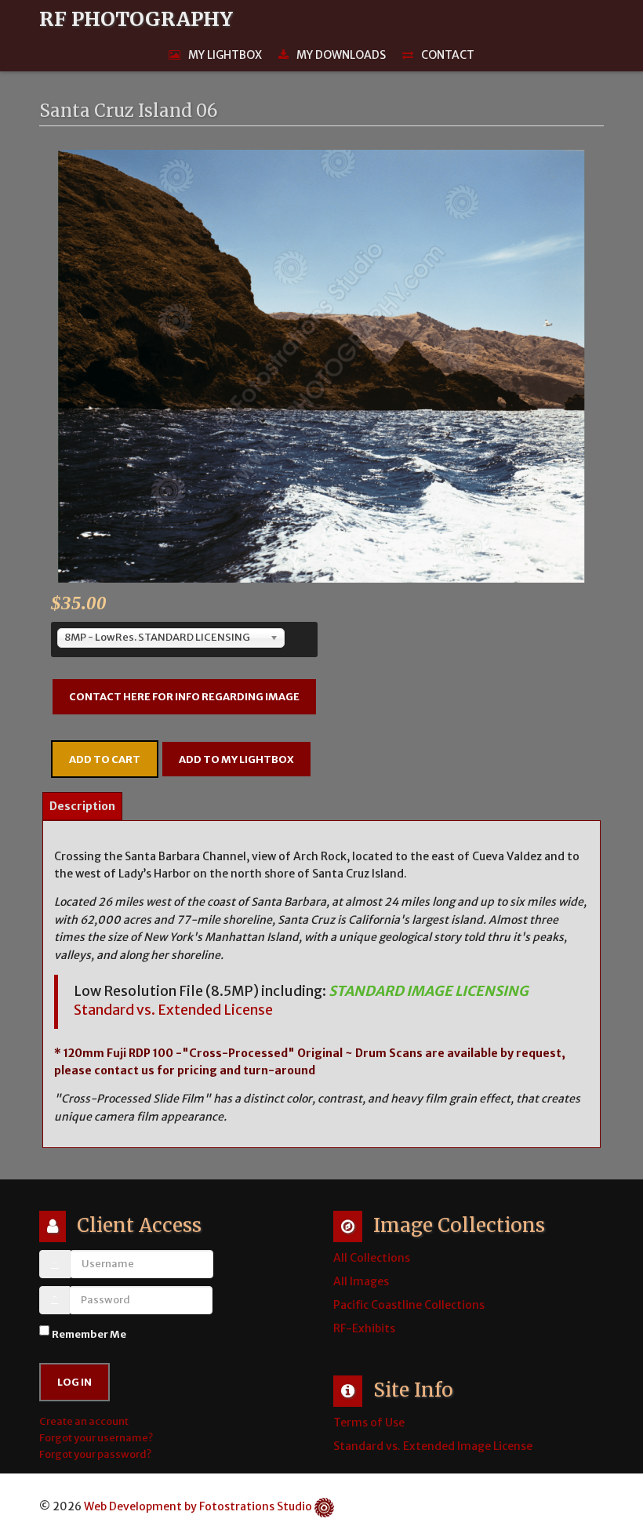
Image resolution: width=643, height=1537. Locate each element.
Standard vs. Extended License (173, 1010)
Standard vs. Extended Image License (432, 1446)
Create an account (84, 1421)
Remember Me (89, 1334)
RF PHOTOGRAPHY (136, 20)
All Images (361, 1281)
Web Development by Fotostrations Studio (198, 1506)
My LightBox (225, 55)
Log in (74, 1382)
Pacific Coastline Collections (409, 1305)
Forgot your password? (95, 1454)
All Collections (371, 1258)
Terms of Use (369, 1422)
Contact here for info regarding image (184, 696)
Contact (447, 55)
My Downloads (341, 55)
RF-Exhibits (364, 1328)
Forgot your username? (96, 1437)
